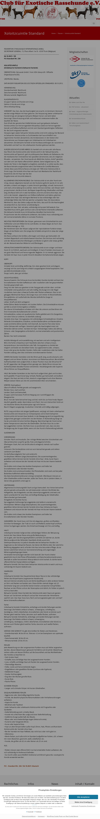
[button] (83, 802)
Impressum (41, 816)
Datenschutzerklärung (29, 816)
